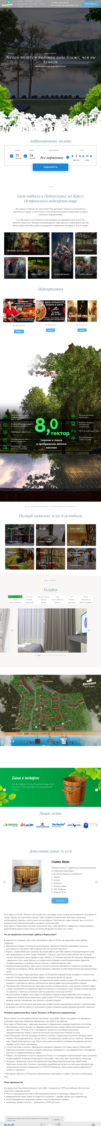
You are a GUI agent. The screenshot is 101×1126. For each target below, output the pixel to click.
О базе (20, 1)
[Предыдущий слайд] (12, 630)
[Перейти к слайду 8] (47, 655)
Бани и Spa (75, 528)
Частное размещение (18, 250)
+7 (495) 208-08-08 (59, 2)
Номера (38, 1)
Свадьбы (11, 274)
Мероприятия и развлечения (77, 553)
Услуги (42, 4)
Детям (42, 552)
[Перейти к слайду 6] (44, 655)
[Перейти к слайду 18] (65, 655)
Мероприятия (22, 4)
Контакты (29, 7)
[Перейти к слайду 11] (53, 655)
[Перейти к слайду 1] (35, 655)
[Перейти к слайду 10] (51, 655)
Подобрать (51, 167)
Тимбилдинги (85, 274)
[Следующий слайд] (88, 630)
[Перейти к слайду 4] (40, 655)
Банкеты (36, 274)
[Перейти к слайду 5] (42, 655)
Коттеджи (29, 1)
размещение (54, 150)
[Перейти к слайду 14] (58, 655)
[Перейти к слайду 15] (60, 655)
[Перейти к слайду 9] (49, 655)
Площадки (33, 4)
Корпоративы (62, 274)
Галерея (20, 7)
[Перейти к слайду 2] (37, 655)
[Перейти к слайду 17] (63, 655)
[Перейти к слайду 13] (56, 655)
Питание (12, 552)
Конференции (85, 250)
